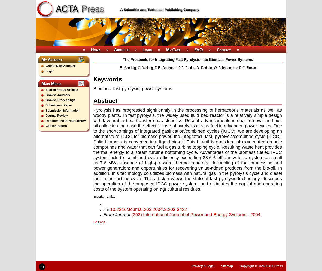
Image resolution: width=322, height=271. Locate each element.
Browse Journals (58, 95)
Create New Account (60, 66)
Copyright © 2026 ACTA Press (261, 266)
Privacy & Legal (203, 266)
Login (49, 71)
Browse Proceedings (60, 100)
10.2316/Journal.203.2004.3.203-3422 (148, 209)
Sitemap (227, 266)
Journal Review (57, 115)
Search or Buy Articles (62, 90)
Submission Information (62, 110)
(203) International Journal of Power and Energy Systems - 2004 (195, 214)
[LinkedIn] (42, 266)
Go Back (99, 222)
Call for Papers (56, 126)
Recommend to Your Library (66, 121)
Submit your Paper (59, 105)
